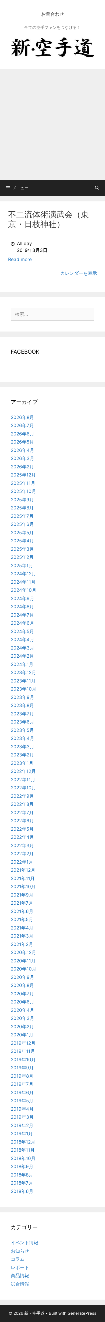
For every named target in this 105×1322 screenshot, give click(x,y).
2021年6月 (22, 911)
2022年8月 (22, 804)
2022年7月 (22, 812)
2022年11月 (23, 779)
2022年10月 (23, 787)
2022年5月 (22, 829)
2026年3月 (22, 458)
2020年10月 (23, 969)
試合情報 (20, 1284)
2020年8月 (22, 985)
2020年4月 (22, 1010)
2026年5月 (22, 442)
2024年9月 (22, 598)
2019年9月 (22, 1067)
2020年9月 (22, 977)
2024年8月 (22, 606)
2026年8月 (22, 417)
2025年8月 (22, 507)
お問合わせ (52, 14)
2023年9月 (22, 697)
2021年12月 (23, 870)
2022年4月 (22, 837)
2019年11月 (23, 1051)
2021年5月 (22, 919)
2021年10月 (23, 886)
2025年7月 (22, 516)
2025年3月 (22, 549)
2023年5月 (22, 730)
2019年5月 (22, 1100)
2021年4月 (22, 928)
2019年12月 (23, 1043)
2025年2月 (22, 557)
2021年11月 (23, 878)
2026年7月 (22, 425)
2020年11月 (23, 960)
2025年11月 (23, 483)
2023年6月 (22, 722)
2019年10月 (23, 1059)
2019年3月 (22, 1117)
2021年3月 (22, 936)
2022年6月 (22, 820)
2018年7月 (22, 1183)
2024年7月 (22, 615)
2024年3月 (22, 648)
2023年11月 (23, 681)
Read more (20, 259)
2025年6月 (22, 524)
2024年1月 (22, 664)
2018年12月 (23, 1142)
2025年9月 (22, 499)
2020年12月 (23, 952)
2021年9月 (22, 895)
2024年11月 (23, 582)
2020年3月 (22, 1018)
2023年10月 (23, 689)
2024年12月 (23, 573)
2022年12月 (23, 771)
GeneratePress (82, 1313)
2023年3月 (22, 746)
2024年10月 (23, 590)
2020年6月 (22, 1002)
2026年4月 (22, 450)
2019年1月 (22, 1133)
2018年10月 (23, 1158)
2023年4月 (22, 738)
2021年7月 (22, 903)
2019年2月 (22, 1125)
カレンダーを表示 (78, 273)
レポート (20, 1267)
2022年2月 (22, 853)
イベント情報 (24, 1242)
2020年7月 (22, 993)
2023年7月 (22, 713)
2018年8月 (22, 1175)
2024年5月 (22, 631)
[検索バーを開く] (97, 188)
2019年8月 (22, 1076)
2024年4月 (22, 639)
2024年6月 (22, 623)
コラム (17, 1259)
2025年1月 (22, 565)
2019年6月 (22, 1092)
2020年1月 (22, 1034)
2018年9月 (22, 1166)
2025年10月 (23, 491)
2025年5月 (22, 532)
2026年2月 (22, 466)
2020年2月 (22, 1026)
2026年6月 (22, 434)
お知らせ (20, 1251)
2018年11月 (23, 1150)
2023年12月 (23, 672)
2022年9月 (22, 796)
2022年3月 (22, 845)
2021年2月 (22, 944)
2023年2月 (22, 755)
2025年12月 (23, 475)
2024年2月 (22, 656)
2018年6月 (22, 1191)
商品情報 (20, 1275)
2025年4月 (22, 540)
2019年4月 (22, 1109)
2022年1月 (22, 862)
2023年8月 (22, 705)
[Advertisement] (52, 124)
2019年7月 (22, 1084)
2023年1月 (22, 763)
